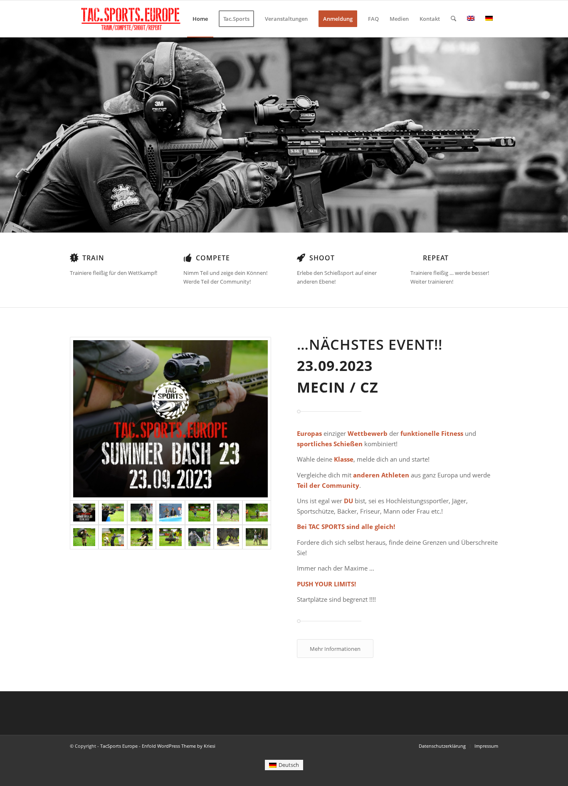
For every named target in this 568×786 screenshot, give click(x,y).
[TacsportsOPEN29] (141, 537)
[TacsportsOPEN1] (113, 537)
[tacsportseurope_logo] (129, 18)
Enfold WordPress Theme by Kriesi (178, 746)
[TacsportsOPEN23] (84, 537)
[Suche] (453, 18)
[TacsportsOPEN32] (113, 512)
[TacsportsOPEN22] (256, 512)
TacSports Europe (119, 746)
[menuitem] (200, 18)
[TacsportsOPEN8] (170, 512)
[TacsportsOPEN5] (141, 512)
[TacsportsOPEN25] (199, 512)
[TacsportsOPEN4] (199, 537)
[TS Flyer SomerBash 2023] (170, 419)
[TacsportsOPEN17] (170, 537)
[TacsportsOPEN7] (228, 512)
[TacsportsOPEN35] (228, 537)
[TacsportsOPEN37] (256, 537)
